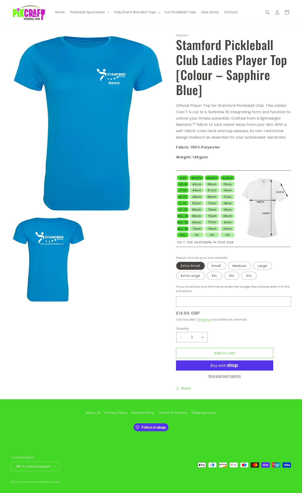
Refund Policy (143, 413)
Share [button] (186, 388)
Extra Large (190, 276)
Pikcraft (28, 482)
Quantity (182, 328)
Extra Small (190, 266)
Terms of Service (173, 413)
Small (216, 266)
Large (262, 266)
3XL (232, 276)
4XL (249, 276)
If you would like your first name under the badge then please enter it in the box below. (233, 289)
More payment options (224, 376)
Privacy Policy (116, 413)
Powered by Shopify (47, 482)
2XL (214, 276)
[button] (89, 12)
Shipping (204, 319)
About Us (93, 413)
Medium (240, 266)
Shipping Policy (203, 413)
